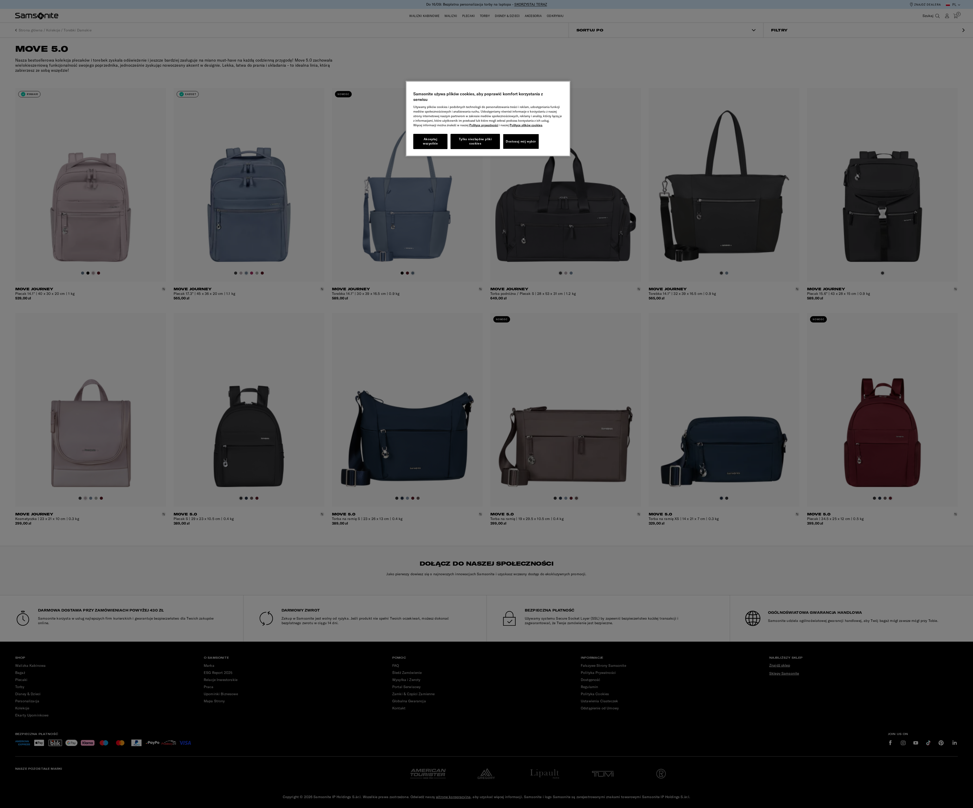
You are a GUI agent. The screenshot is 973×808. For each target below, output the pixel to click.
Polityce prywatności (483, 125)
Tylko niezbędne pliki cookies (475, 141)
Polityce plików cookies (526, 125)
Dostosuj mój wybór (521, 141)
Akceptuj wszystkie (430, 141)
